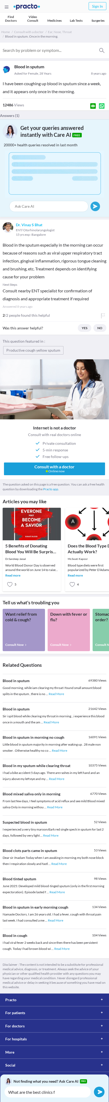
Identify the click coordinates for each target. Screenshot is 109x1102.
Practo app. (51, 489)
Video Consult (32, 18)
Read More (56, 694)
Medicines (54, 20)
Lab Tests (76, 20)
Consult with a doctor (29, 32)
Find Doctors (11, 18)
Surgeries (98, 20)
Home (5, 32)
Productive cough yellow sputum (33, 350)
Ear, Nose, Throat (60, 32)
